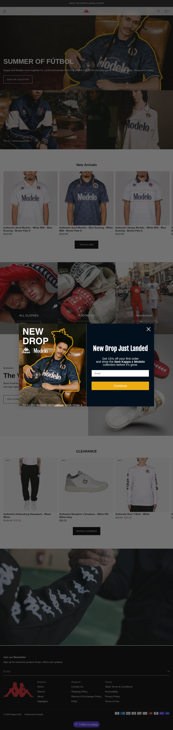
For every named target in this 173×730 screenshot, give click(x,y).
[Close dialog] (148, 329)
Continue (120, 386)
